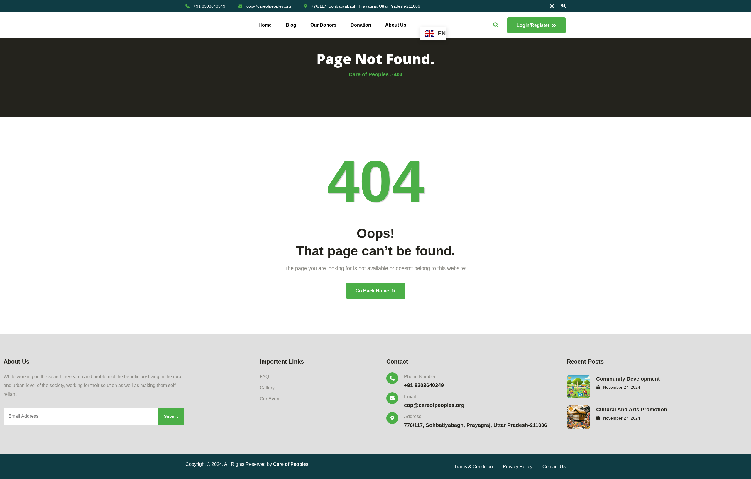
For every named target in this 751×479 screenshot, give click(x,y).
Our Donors (323, 25)
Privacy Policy (517, 466)
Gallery (267, 387)
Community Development (628, 379)
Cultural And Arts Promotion (631, 409)
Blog (291, 25)
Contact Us (554, 466)
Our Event (270, 398)
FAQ (264, 376)
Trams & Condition (473, 466)
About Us (395, 25)
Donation (361, 25)
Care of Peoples (291, 464)
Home (265, 25)
